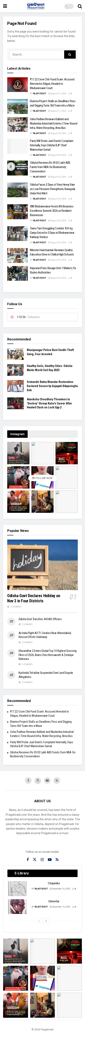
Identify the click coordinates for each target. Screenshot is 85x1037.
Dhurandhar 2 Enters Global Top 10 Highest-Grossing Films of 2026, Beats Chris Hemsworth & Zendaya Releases (48, 655)
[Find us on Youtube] (47, 780)
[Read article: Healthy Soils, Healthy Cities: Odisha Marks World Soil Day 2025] (15, 370)
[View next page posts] (46, 921)
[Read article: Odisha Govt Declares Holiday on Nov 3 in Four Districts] (42, 565)
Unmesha (53, 901)
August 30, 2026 (58, 133)
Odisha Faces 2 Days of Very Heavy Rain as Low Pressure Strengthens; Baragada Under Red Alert (52, 189)
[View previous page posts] (39, 921)
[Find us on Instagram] (42, 859)
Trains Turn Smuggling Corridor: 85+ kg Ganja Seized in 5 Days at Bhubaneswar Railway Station (52, 232)
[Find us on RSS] (56, 780)
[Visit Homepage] (36, 6)
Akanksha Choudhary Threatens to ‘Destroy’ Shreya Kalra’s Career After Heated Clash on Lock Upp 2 (49, 403)
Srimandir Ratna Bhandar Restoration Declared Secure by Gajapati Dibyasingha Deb (52, 386)
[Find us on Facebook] (28, 780)
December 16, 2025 (61, 889)
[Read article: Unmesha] (17, 906)
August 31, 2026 (58, 93)
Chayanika (54, 883)
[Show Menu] (5, 6)
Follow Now (44, 478)
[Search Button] (80, 6)
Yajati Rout (39, 93)
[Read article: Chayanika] (17, 888)
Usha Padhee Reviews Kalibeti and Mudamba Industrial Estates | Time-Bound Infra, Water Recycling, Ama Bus (53, 123)
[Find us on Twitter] (37, 781)
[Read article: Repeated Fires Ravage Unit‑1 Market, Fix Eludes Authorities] (17, 273)
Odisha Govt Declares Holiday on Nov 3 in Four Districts (33, 598)
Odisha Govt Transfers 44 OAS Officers (40, 619)
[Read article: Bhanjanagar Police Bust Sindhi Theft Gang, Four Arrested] (15, 354)
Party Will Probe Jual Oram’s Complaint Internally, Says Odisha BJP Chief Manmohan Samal (51, 145)
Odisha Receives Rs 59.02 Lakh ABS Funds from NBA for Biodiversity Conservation (50, 167)
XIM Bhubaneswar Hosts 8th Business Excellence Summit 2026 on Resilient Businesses (51, 210)
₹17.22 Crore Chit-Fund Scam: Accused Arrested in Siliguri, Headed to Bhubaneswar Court (52, 83)
